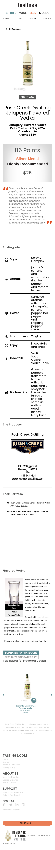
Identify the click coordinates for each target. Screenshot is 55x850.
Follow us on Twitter (12, 805)
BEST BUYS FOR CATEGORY (21, 657)
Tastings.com (45, 835)
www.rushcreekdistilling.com (27, 478)
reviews (6, 18)
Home (5, 759)
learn (19, 18)
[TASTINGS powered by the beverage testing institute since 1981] (27, 6)
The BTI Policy (9, 782)
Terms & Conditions (11, 764)
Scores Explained (10, 780)
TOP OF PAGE (25, 823)
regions (32, 18)
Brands (6, 762)
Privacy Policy (9, 767)
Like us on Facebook (6, 805)
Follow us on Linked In (19, 805)
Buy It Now (27, 97)
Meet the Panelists (11, 777)
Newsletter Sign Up (11, 809)
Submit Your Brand (11, 795)
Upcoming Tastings (25, 805)
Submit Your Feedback (13, 792)
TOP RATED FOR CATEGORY (21, 653)
